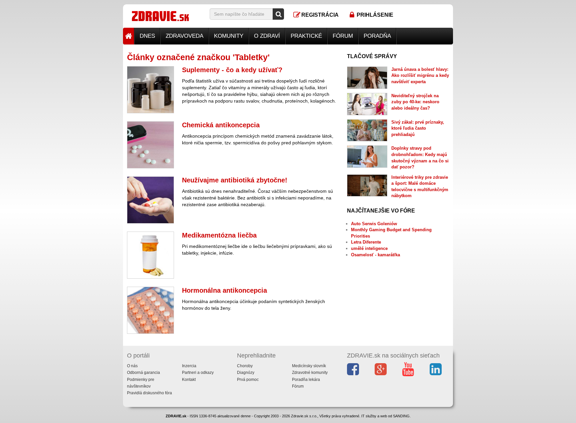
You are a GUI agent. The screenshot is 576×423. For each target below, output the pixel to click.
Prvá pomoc (248, 379)
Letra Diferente (366, 242)
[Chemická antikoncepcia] (150, 144)
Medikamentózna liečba (219, 235)
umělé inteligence (369, 248)
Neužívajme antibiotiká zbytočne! (234, 180)
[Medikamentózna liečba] (150, 255)
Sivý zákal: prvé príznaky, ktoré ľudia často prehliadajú (417, 128)
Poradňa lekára (306, 379)
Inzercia (189, 366)
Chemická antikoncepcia (221, 125)
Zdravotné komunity (310, 372)
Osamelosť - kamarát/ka (375, 254)
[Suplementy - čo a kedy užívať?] (150, 89)
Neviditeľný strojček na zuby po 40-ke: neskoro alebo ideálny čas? (415, 102)
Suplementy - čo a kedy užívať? (232, 70)
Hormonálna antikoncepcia (224, 290)
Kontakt (189, 379)
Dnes (147, 36)
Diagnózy (245, 372)
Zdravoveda (184, 36)
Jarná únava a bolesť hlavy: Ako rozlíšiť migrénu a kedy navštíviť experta (420, 75)
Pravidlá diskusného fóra (149, 393)
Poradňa (377, 36)
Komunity (228, 36)
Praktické (306, 36)
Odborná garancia (143, 372)
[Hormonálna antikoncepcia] (150, 310)
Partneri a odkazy (198, 372)
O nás (132, 366)
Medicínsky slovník (309, 366)
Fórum (343, 36)
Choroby (245, 366)
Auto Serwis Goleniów (374, 223)
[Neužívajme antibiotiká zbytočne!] (150, 200)
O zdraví (267, 36)
